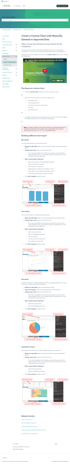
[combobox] (34, 20)
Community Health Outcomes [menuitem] (21, 446)
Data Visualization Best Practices (29, 426)
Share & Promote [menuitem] (7, 72)
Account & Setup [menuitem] (7, 42)
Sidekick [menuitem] (4, 75)
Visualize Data (17, 29)
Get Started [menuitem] (5, 36)
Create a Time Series (26, 419)
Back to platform (62, 6)
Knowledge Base (6, 29)
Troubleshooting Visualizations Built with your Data (33, 430)
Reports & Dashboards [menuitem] (5, 68)
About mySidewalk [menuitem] (7, 81)
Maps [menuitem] (5, 59)
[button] (16, 45)
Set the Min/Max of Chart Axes (28, 423)
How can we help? (8, 17)
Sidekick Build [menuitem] (6, 78)
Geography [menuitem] (5, 53)
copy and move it (41, 130)
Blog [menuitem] (56, 444)
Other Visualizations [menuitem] (10, 62)
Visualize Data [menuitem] (6, 56)
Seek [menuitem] (3, 47)
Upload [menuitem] (4, 50)
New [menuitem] (3, 39)
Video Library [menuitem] (5, 86)
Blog (24, 6)
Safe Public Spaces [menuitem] (18, 449)
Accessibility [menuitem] (5, 84)
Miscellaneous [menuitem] (8, 65)
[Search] (67, 20)
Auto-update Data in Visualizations (29, 433)
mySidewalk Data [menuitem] (7, 44)
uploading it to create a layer (29, 51)
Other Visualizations (28, 29)
